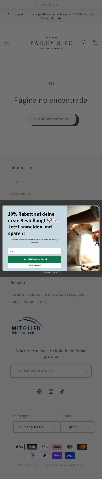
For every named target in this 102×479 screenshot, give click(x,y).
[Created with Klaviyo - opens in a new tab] (51, 272)
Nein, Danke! (35, 265)
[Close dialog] (96, 208)
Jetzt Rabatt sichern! (35, 259)
